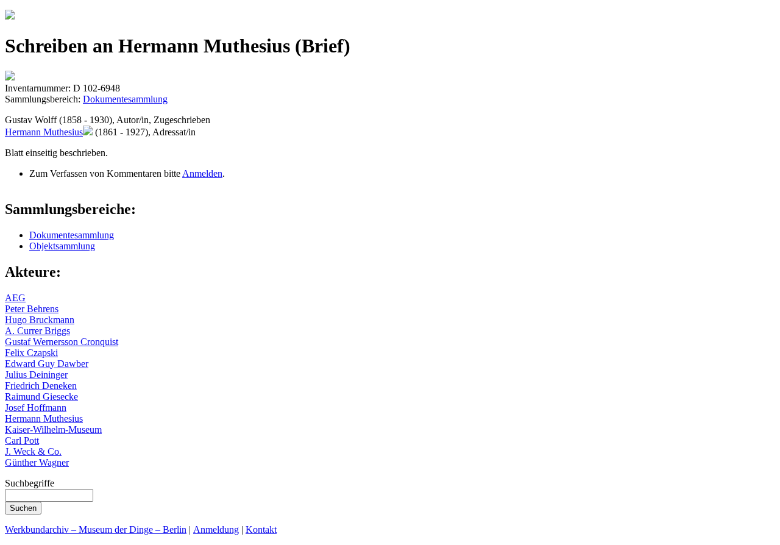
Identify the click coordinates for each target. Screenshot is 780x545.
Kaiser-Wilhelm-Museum (53, 429)
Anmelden (202, 173)
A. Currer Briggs (37, 331)
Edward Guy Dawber (46, 363)
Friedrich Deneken (41, 385)
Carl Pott (22, 440)
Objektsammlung (62, 246)
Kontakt (261, 529)
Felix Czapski (31, 352)
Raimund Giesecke (41, 396)
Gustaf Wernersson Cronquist (61, 342)
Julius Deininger (36, 374)
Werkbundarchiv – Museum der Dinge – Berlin (95, 529)
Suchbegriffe (29, 483)
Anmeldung (216, 529)
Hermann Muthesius (44, 132)
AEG (15, 298)
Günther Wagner (37, 462)
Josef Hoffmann (35, 407)
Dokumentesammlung (125, 99)
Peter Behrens (31, 309)
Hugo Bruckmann (39, 320)
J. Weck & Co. (33, 451)
